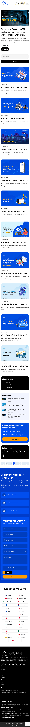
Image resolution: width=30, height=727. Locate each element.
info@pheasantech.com (7, 707)
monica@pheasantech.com (7, 717)
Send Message (15, 439)
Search (15, 61)
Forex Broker (9, 385)
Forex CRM (8, 382)
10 (25, 463)
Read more (5, 49)
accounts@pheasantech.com (8, 713)
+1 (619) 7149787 (5, 696)
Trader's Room (9, 387)
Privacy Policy (15, 725)
